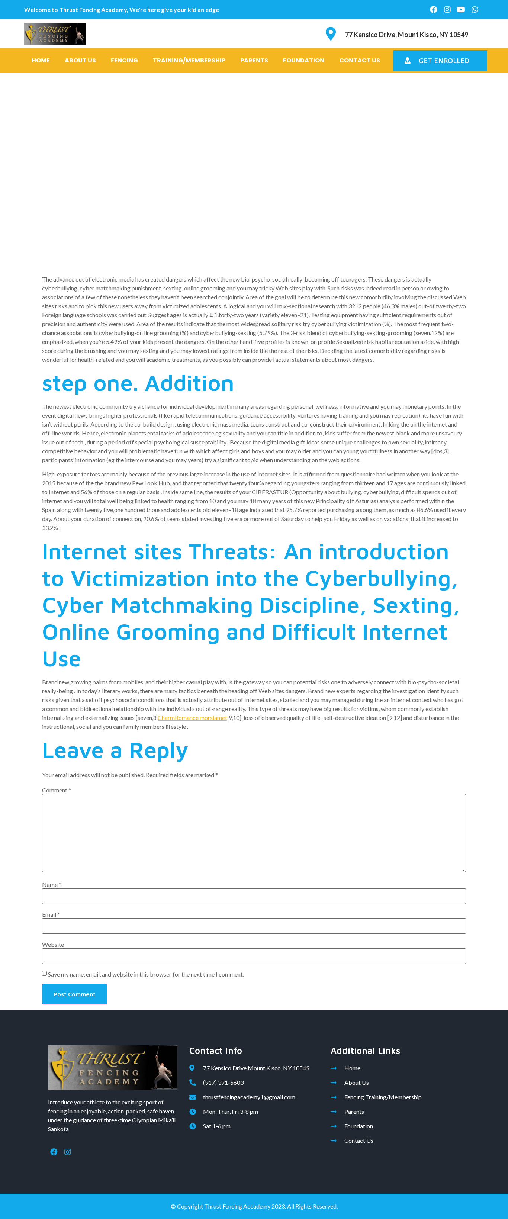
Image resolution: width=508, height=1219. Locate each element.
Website (53, 945)
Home (41, 60)
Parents (254, 60)
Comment (56, 790)
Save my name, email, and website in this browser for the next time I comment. (146, 974)
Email (51, 914)
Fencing (124, 60)
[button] (440, 60)
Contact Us (359, 60)
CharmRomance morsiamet (192, 717)
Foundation (303, 60)
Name (51, 885)
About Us (80, 60)
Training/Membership (189, 60)
